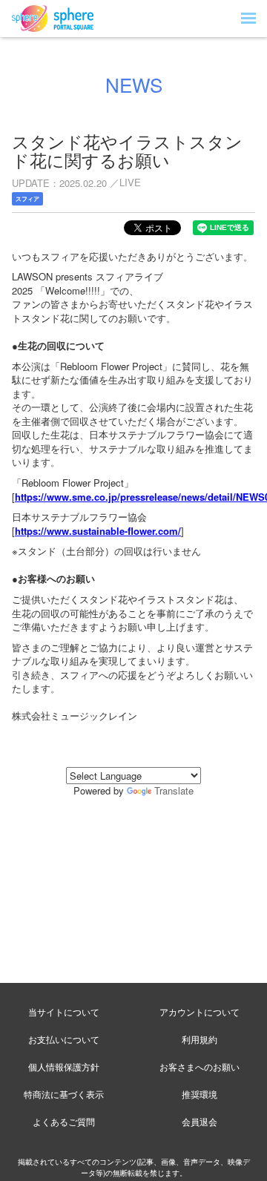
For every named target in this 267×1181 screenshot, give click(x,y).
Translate (174, 790)
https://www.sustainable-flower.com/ (98, 531)
